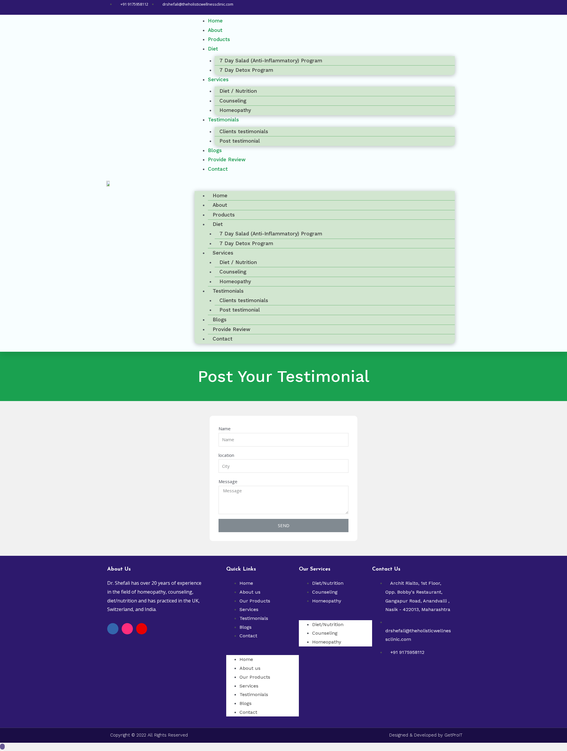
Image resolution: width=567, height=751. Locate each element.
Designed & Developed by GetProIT (425, 735)
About (220, 205)
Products (219, 39)
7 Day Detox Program (246, 70)
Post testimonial (239, 141)
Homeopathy (235, 281)
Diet (213, 49)
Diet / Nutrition (238, 91)
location (226, 455)
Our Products (254, 601)
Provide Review (231, 329)
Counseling (232, 101)
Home (220, 195)
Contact (218, 169)
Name (225, 428)
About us (249, 592)
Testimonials (223, 120)
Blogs (220, 319)
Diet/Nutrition (327, 583)
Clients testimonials (243, 131)
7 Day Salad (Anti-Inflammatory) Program (270, 60)
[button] (325, 184)
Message (228, 481)
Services (218, 79)
